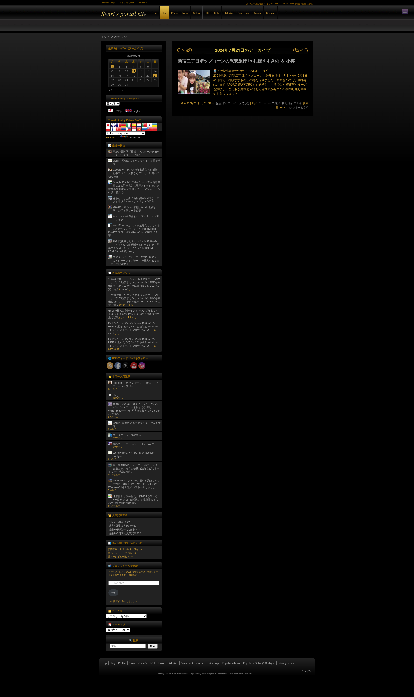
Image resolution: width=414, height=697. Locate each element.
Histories (228, 12)
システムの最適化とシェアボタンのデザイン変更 (136, 217)
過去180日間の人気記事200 (125, 533)
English (136, 111)
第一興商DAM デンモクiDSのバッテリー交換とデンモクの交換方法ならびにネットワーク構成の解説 (134, 468)
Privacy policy (286, 663)
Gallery (196, 12)
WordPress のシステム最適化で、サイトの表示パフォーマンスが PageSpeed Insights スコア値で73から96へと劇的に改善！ (134, 230)
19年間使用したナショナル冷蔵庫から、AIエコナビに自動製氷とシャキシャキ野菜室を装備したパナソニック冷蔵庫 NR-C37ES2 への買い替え (134, 246)
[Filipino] (128, 129)
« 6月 (111, 90)
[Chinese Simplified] (154, 129)
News (185, 12)
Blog (164, 12)
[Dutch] (139, 125)
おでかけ (244, 103)
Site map (270, 12)
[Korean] (149, 125)
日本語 (118, 111)
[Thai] (123, 129)
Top (155, 12)
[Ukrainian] (154, 125)
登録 (113, 592)
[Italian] (128, 125)
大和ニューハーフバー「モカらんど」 (135, 443)
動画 (278, 103)
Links (216, 12)
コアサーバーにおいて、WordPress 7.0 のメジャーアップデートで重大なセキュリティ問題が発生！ (133, 260)
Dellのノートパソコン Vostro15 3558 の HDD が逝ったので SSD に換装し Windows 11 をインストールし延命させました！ (133, 326)
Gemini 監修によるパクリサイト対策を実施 (137, 162)
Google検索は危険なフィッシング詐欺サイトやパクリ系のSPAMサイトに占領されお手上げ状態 (133, 313)
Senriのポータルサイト (148, 17)
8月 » (120, 90)
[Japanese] (108, 125)
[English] (113, 125)
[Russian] (144, 129)
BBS (207, 12)
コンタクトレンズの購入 (127, 435)
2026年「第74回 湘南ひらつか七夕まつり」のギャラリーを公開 (136, 208)
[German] (123, 125)
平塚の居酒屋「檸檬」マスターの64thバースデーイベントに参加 (136, 153)
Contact (257, 12)
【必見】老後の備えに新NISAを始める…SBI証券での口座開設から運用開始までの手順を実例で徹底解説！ (134, 499)
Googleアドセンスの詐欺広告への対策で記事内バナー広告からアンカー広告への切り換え (134, 173)
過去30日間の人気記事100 (124, 529)
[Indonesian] (134, 129)
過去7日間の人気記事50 (122, 525)
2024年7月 (133, 56)
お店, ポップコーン (227, 103)
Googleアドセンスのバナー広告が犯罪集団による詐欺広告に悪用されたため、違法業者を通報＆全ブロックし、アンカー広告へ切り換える (134, 187)
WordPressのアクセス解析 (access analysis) (133, 454)
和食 (284, 103)
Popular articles (231, 663)
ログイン (306, 671)
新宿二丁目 (294, 103)
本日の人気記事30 (119, 521)
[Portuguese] (144, 125)
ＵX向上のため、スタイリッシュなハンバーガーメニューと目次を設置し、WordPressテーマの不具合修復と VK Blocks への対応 (134, 409)
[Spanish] (134, 125)
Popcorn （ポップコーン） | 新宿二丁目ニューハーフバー (136, 384)
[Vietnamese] (139, 129)
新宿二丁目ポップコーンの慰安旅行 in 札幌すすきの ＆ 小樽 (236, 61)
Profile (174, 12)
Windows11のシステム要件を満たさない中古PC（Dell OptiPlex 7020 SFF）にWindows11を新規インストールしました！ (134, 483)
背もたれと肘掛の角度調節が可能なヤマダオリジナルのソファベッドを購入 (136, 199)
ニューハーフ (266, 103)
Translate (134, 137)
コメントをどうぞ (298, 107)
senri (125, 289)
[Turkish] (118, 129)
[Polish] (108, 129)
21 (155, 75)
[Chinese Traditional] (149, 129)
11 (133, 71)
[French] (118, 125)
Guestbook (243, 12)
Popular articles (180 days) (259, 663)
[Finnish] (113, 129)
